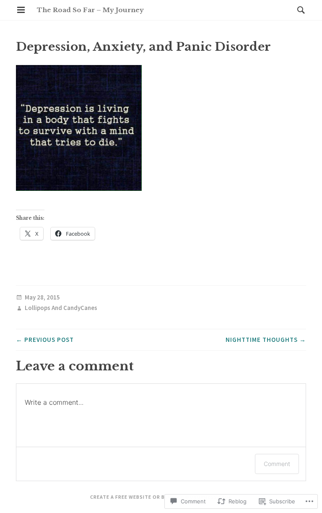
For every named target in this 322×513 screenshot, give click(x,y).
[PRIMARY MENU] (21, 10)
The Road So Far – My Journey (90, 10)
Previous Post (45, 340)
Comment (277, 463)
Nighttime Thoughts (266, 340)
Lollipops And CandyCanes (61, 308)
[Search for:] (299, 10)
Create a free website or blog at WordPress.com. (161, 497)
